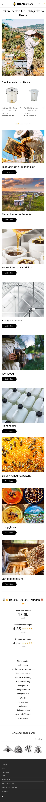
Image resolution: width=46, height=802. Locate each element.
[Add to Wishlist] (21, 108)
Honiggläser (23, 706)
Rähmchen (23, 665)
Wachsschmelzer (23, 673)
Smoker (23, 698)
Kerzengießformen (23, 714)
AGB (3, 776)
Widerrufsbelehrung (8, 783)
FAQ (3, 768)
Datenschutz (6, 780)
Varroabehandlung (23, 677)
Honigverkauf (23, 694)
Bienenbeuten (23, 661)
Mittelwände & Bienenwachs (23, 669)
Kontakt (4, 764)
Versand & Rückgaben (9, 787)
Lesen (23, 618)
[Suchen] (40, 3)
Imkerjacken (23, 718)
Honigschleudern (23, 690)
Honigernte (23, 686)
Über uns (5, 791)
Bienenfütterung (23, 681)
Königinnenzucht (23, 710)
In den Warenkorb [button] (8, 115)
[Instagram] (3, 796)
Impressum (5, 772)
